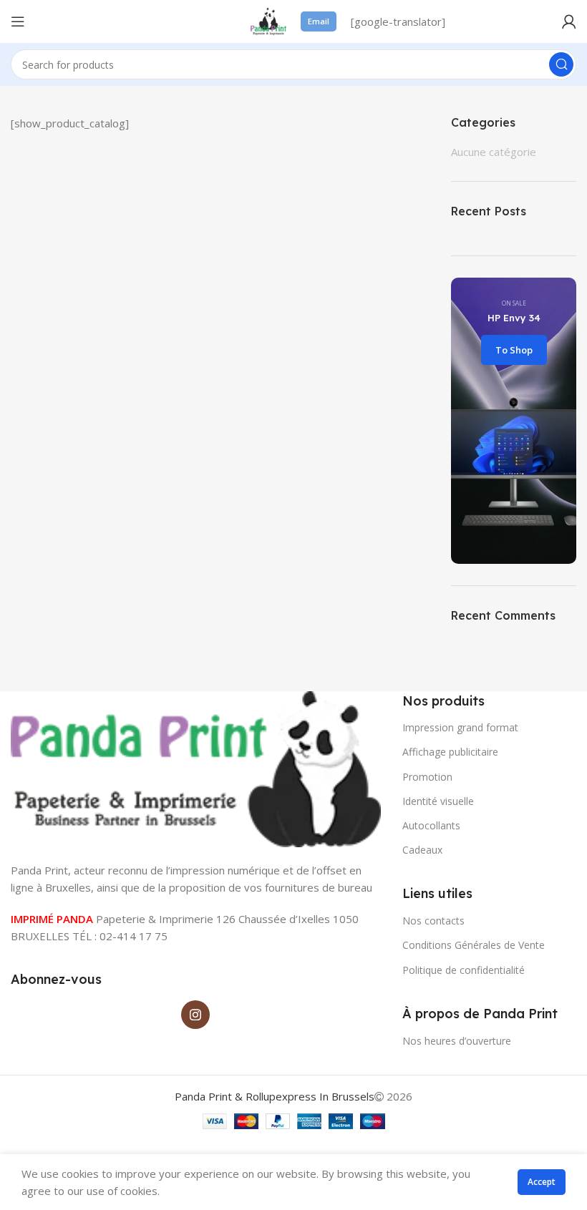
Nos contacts (433, 920)
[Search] (561, 64)
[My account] (569, 21)
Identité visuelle (438, 801)
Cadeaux (422, 850)
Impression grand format (460, 727)
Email (318, 21)
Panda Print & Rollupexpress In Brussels (274, 1096)
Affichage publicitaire (450, 751)
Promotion (427, 777)
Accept (542, 1182)
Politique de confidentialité (463, 970)
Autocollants (431, 825)
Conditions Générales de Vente (473, 945)
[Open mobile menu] (18, 21)
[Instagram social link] (195, 1014)
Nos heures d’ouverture (456, 1041)
